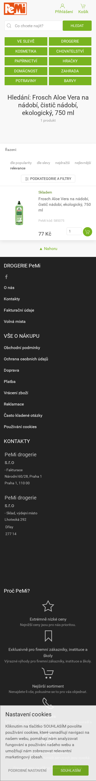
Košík (83, 11)
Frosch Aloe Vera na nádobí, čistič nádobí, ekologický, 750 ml (64, 204)
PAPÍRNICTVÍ (26, 61)
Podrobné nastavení (27, 770)
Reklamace (14, 404)
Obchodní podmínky (22, 347)
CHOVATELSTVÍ (70, 51)
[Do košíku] (87, 231)
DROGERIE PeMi (22, 266)
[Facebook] (6, 276)
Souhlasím (71, 770)
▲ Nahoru (48, 248)
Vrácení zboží (16, 392)
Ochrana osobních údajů (26, 358)
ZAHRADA (70, 71)
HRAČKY (70, 61)
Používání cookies (20, 426)
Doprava (11, 370)
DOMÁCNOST (26, 71)
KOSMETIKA (25, 51)
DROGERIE (70, 41)
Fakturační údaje (19, 310)
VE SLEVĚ (26, 41)
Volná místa (15, 321)
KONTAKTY (17, 441)
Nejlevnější (83, 163)
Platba (10, 381)
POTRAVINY (26, 81)
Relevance (17, 168)
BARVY (70, 81)
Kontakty (12, 298)
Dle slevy (43, 163)
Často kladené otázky (23, 415)
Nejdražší (62, 163)
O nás (9, 287)
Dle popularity (21, 163)
